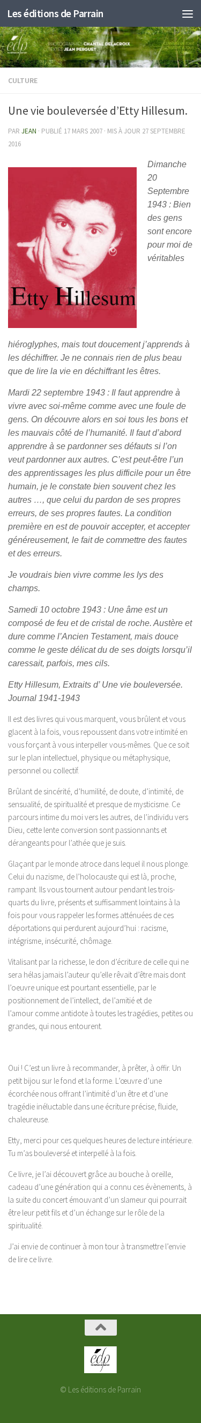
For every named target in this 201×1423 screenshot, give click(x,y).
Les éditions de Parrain (55, 13)
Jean (28, 131)
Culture (23, 80)
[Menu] (187, 13)
